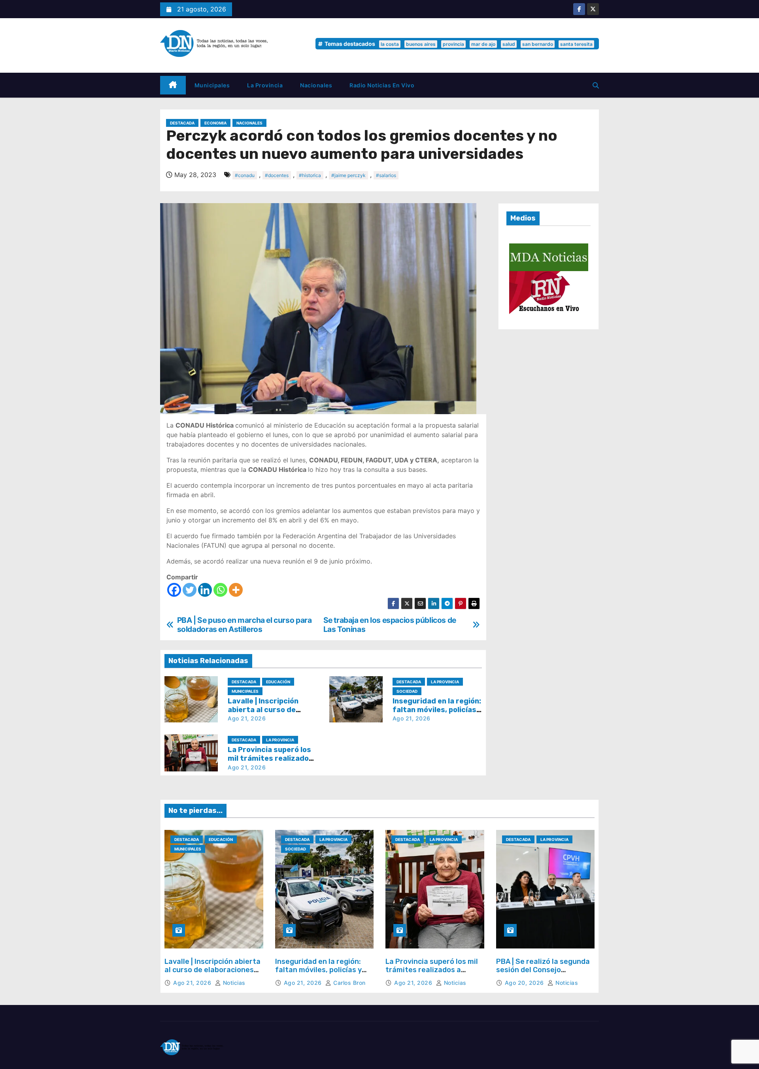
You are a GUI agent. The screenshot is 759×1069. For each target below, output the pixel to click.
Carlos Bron (349, 982)
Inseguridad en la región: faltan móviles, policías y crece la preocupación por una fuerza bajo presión (320, 974)
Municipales (212, 85)
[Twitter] (189, 590)
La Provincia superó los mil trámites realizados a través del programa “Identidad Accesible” (431, 974)
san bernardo (537, 44)
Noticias (233, 982)
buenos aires (421, 44)
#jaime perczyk (348, 175)
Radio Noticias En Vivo (381, 85)
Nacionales (316, 85)
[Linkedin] (205, 590)
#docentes (277, 175)
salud (508, 44)
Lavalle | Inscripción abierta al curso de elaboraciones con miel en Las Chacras (212, 970)
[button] (596, 85)
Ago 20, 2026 (525, 982)
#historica (310, 175)
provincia (453, 44)
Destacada (182, 123)
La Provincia (265, 85)
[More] (236, 590)
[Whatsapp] (220, 590)
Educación (278, 681)
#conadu (245, 175)
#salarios (386, 175)
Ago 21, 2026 (247, 718)
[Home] (173, 85)
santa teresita (576, 44)
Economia (215, 123)
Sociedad (406, 691)
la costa (390, 44)
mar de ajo (483, 44)
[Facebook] (174, 590)
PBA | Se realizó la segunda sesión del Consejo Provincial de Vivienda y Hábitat (543, 974)
